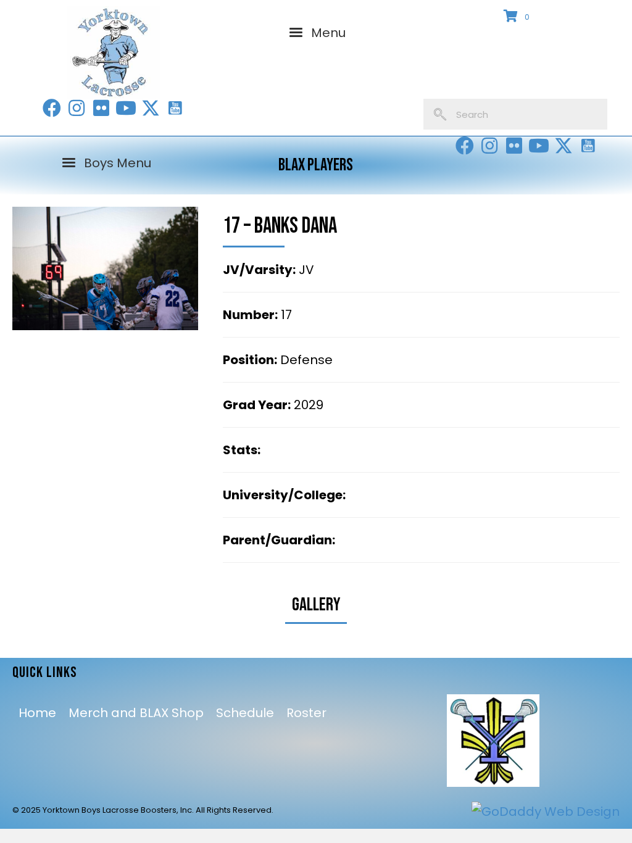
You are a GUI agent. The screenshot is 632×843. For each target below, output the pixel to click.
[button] (52, 108)
